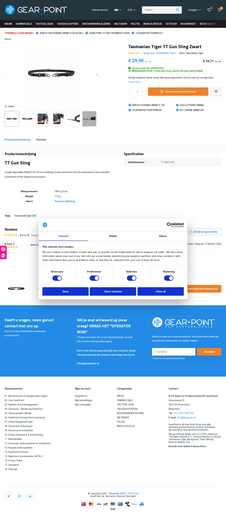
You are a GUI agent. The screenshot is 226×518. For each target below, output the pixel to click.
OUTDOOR (171, 24)
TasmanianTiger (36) (25, 215)
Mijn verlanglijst (83, 404)
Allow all (161, 291)
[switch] (94, 278)
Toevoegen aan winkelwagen (180, 91)
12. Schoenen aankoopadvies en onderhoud (27, 443)
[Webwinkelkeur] (218, 493)
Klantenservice (100, 10)
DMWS (122, 493)
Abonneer (209, 351)
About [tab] (162, 235)
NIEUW (8, 24)
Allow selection (113, 291)
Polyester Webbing (65, 201)
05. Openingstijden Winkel (18, 413)
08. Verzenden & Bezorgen (19, 426)
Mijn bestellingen (83, 400)
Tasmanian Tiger (194, 53)
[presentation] (6, 75)
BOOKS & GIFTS (208, 24)
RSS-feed (133, 493)
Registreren (81, 396)
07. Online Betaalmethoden (19, 421)
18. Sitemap (11, 469)
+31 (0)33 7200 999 (184, 413)
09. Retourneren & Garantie (19, 430)
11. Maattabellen (13, 439)
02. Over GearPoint (14, 400)
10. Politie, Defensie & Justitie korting (24, 434)
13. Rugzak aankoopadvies (19, 447)
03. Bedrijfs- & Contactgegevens (21, 404)
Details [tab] (113, 235)
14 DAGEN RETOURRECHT (149, 33)
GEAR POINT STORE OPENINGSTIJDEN (109, 33)
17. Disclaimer (12, 465)
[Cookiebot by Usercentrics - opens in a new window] (169, 224)
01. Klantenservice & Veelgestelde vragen (26, 396)
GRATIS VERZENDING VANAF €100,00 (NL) (61, 33)
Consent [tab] (63, 235)
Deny (65, 291)
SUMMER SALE (24, 24)
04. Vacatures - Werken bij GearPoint (24, 409)
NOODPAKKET (188, 24)
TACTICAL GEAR (44, 24)
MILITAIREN (120, 24)
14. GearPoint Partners (16, 452)
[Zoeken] (178, 10)
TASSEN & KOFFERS (68, 24)
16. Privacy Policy (14, 460)
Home (8, 39)
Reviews (41, 139)
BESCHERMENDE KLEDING (96, 24)
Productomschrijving (17, 139)
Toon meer (134, 81)
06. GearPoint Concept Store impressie (25, 417)
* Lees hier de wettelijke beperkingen (168, 358)
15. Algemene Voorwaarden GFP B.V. (24, 456)
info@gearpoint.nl (88, 363)
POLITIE (135, 24)
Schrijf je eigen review (205, 231)
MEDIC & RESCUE (152, 24)
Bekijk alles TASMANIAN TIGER (160, 53)
